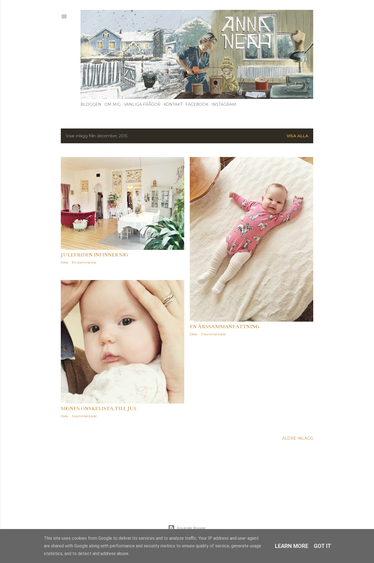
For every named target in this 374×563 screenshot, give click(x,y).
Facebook (196, 104)
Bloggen (90, 104)
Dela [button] (64, 262)
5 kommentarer (84, 416)
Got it (322, 546)
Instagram (223, 104)
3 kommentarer (213, 334)
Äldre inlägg (297, 438)
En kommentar (84, 262)
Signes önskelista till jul (99, 408)
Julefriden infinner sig (94, 255)
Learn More (291, 546)
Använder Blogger (191, 528)
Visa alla (297, 135)
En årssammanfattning (225, 327)
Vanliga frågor (142, 104)
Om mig (112, 104)
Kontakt (172, 104)
